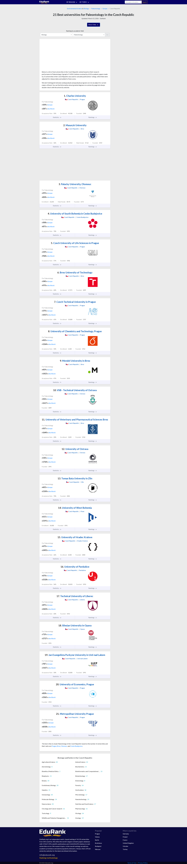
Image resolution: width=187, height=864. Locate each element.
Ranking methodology (48, 858)
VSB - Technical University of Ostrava (75, 390)
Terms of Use (131, 863)
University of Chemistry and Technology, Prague (75, 331)
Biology (86, 8)
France (125, 840)
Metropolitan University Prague (75, 713)
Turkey (125, 849)
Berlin (97, 840)
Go (107, 35)
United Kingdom (128, 843)
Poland (125, 837)
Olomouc (64, 746)
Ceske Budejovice (76, 746)
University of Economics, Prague (75, 684)
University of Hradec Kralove (75, 537)
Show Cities (92, 24)
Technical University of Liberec (75, 596)
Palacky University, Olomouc (75, 184)
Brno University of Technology (74, 272)
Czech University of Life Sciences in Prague (75, 243)
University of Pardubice (75, 566)
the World (51, 109)
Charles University (75, 95)
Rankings (91, 117)
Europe (105, 8)
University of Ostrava (75, 449)
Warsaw (97, 849)
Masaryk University (74, 125)
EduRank (103, 18)
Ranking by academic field (75, 31)
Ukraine (125, 846)
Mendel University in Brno (75, 360)
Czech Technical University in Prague (75, 301)
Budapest (98, 846)
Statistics (56, 117)
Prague (54, 746)
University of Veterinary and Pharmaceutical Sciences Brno (75, 419)
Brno (58, 746)
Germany (126, 834)
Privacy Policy (143, 863)
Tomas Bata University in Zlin (75, 478)
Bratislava (98, 843)
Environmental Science (74, 8)
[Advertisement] (56, 55)
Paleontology (95, 8)
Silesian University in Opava (74, 625)
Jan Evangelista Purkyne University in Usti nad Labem (75, 654)
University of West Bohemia (75, 507)
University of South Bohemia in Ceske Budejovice (75, 213)
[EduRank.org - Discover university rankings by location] (44, 2)
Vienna (97, 837)
